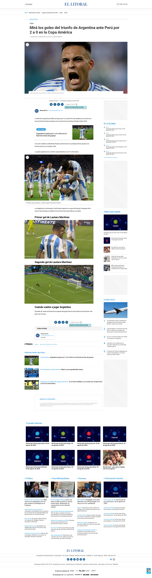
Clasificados (57, 555)
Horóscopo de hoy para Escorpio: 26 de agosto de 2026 (116, 153)
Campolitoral (39, 555)
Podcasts (71, 555)
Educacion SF (112, 555)
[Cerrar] (84, 107)
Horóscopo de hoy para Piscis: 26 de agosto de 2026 (115, 129)
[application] (59, 239)
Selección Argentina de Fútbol (48, 344)
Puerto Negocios (98, 555)
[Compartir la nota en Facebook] (51, 104)
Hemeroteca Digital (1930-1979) (43, 564)
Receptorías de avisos (59, 564)
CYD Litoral (65, 555)
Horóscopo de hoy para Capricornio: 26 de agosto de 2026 (116, 141)
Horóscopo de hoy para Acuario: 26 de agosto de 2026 (116, 135)
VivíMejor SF (89, 555)
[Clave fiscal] (149, 573)
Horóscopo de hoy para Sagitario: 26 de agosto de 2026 (116, 147)
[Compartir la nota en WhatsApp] (58, 104)
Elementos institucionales (90, 564)
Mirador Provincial (80, 555)
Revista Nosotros (49, 555)
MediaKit (115, 564)
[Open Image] (27, 44)
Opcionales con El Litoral (105, 564)
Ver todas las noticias (110, 157)
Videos (36, 344)
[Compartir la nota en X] (55, 104)
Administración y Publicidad (74, 564)
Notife (105, 555)
